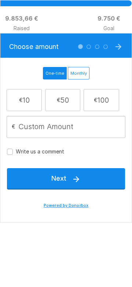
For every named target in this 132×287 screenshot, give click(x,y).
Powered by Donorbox (66, 205)
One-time (54, 73)
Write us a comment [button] (40, 151)
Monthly (78, 73)
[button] (24, 100)
